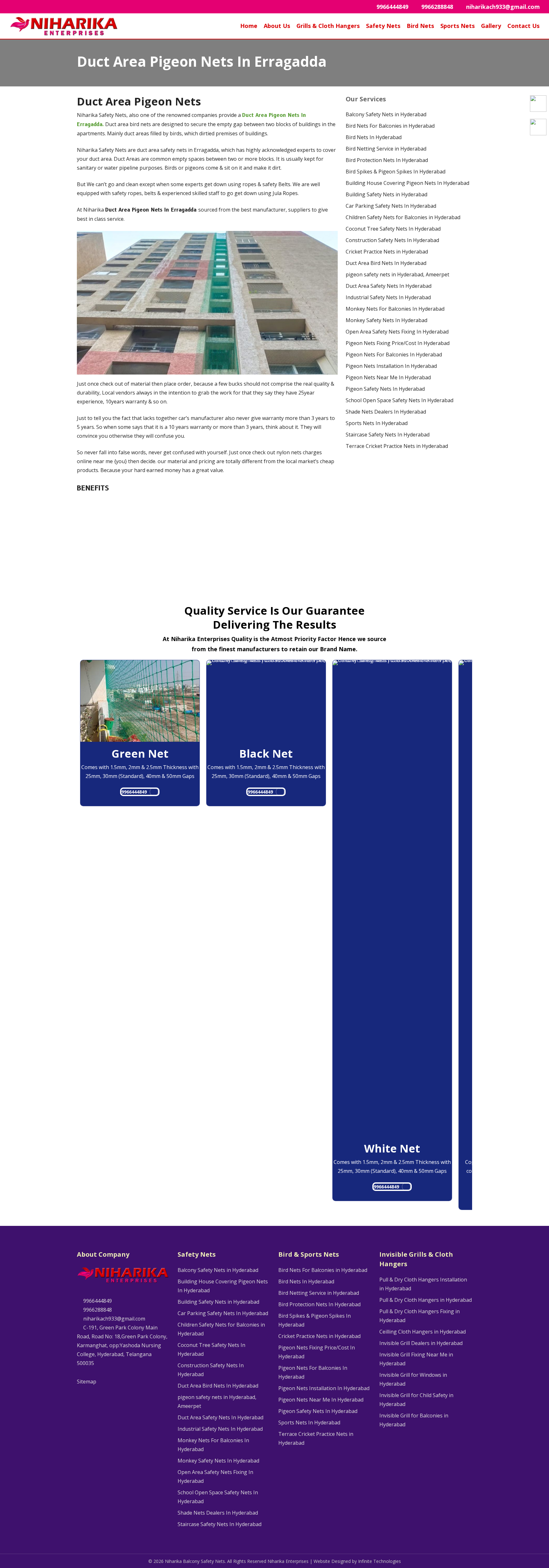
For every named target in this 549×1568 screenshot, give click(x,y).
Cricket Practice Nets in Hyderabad (387, 251)
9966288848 (97, 1309)
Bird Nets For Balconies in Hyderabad (390, 125)
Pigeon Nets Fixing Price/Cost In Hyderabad (398, 343)
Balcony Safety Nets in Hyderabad (386, 114)
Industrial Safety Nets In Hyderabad (388, 297)
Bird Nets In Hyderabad (374, 137)
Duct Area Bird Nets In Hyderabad (386, 263)
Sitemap (86, 1381)
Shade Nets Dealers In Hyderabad (386, 411)
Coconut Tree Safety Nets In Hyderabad (393, 228)
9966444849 (134, 792)
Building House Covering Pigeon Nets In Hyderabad (407, 182)
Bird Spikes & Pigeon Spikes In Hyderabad (395, 171)
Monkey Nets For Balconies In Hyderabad (395, 308)
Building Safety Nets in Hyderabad (386, 194)
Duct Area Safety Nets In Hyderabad (388, 285)
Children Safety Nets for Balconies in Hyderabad (403, 217)
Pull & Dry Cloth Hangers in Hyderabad (425, 1299)
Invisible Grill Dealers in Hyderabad (421, 1343)
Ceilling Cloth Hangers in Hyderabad (422, 1331)
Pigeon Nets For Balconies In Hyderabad (394, 354)
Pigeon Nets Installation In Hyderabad (391, 365)
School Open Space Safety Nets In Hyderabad (399, 400)
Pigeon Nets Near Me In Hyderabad (388, 377)
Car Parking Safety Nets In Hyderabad (391, 205)
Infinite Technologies (379, 1561)
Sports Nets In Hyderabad (377, 423)
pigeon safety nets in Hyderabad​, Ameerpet (397, 274)
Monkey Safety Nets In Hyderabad (386, 320)
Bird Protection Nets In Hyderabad (387, 160)
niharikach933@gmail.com (113, 1318)
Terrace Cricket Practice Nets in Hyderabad (397, 446)
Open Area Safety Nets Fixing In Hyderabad (397, 331)
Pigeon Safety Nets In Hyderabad (385, 388)
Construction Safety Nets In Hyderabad (392, 240)
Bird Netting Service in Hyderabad (386, 148)
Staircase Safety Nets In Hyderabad (388, 434)
